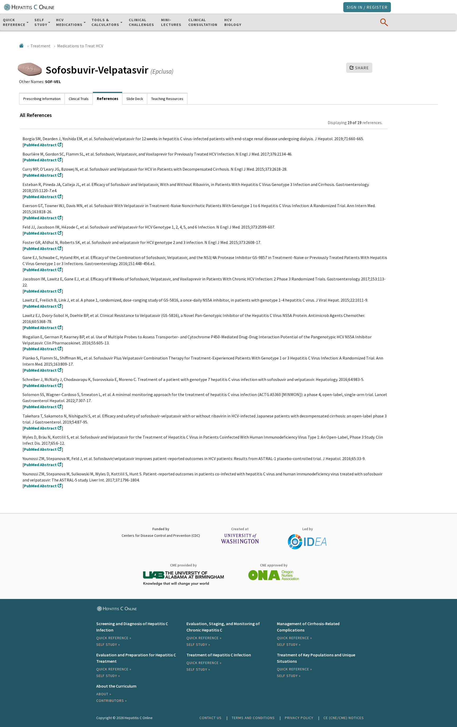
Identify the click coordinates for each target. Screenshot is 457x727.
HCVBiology (232, 22)
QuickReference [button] (14, 22)
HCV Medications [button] (69, 22)
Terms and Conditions (253, 717)
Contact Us (210, 717)
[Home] (21, 46)
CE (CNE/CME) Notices (343, 717)
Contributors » (111, 700)
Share (361, 67)
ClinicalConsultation (202, 22)
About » (103, 694)
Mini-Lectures (171, 22)
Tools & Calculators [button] (105, 22)
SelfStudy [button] (40, 22)
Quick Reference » (113, 637)
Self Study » (108, 644)
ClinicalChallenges (141, 22)
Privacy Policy (299, 717)
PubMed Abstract (40, 144)
